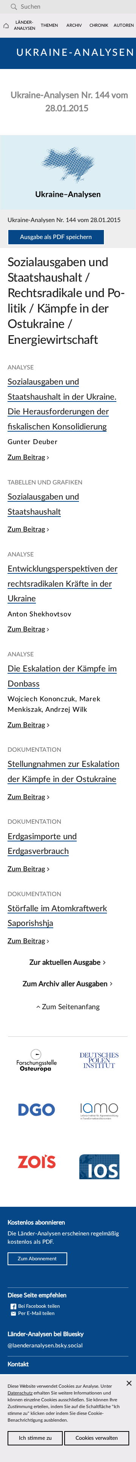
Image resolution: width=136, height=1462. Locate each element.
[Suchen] (14, 7)
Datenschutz (20, 1393)
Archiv (74, 25)
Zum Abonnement (37, 1259)
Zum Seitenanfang (71, 1007)
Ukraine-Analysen (75, 53)
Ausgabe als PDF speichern (56, 237)
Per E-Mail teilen (35, 1313)
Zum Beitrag (26, 457)
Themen (49, 25)
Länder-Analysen (24, 25)
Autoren (124, 25)
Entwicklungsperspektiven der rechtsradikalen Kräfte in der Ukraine (62, 584)
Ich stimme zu (35, 1438)
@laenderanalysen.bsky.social (45, 1346)
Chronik (99, 25)
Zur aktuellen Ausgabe (64, 962)
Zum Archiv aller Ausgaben (65, 984)
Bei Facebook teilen (38, 1306)
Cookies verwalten (97, 1438)
